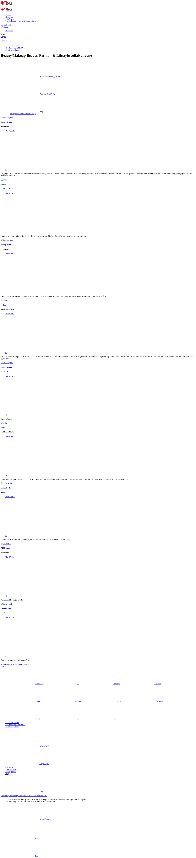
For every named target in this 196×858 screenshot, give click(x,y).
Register (4, 41)
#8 (6, 596)
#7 (6, 536)
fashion (28, 114)
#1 (6, 170)
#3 (6, 292)
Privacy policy (10, 772)
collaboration (20, 114)
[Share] (22, 150)
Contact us (9, 768)
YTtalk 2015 (44, 746)
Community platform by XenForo (24, 796)
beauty (12, 114)
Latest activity (31, 21)
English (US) (44, 764)
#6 (6, 475)
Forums (8, 15)
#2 (6, 232)
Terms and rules (11, 770)
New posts (9, 17)
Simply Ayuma (55, 77)
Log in (3, 37)
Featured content (11, 21)
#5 (6, 415)
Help (7, 774)
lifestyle (33, 114)
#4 (6, 353)
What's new (9, 19)
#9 (6, 656)
